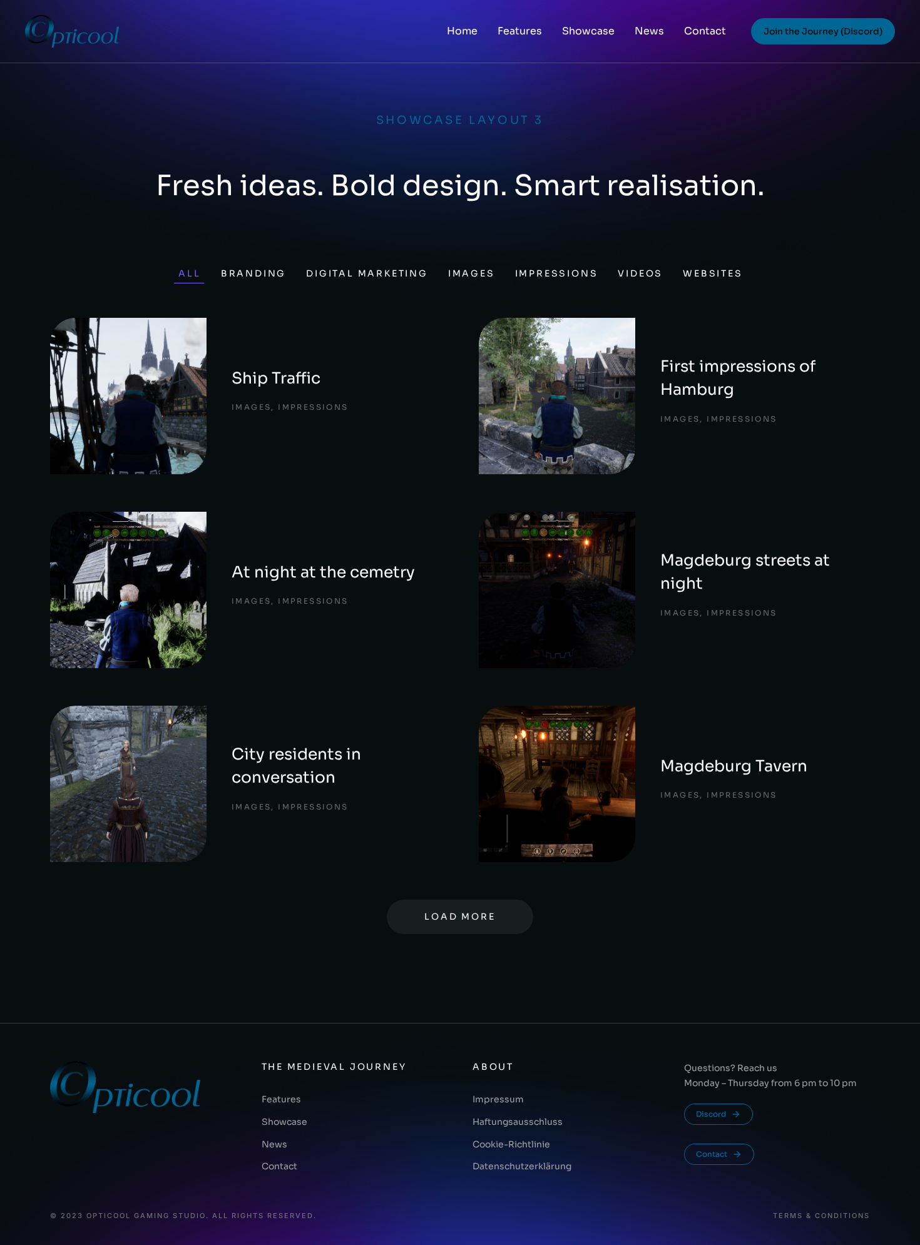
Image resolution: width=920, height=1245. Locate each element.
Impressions (556, 273)
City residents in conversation (296, 766)
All (189, 273)
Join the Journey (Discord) (823, 31)
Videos (640, 273)
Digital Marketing (367, 273)
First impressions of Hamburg (737, 378)
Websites (712, 273)
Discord (711, 1114)
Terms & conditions (821, 1216)
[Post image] (128, 396)
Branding (253, 273)
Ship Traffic (276, 378)
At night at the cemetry (323, 572)
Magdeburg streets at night (745, 572)
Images (471, 273)
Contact (711, 1154)
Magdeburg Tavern (733, 766)
